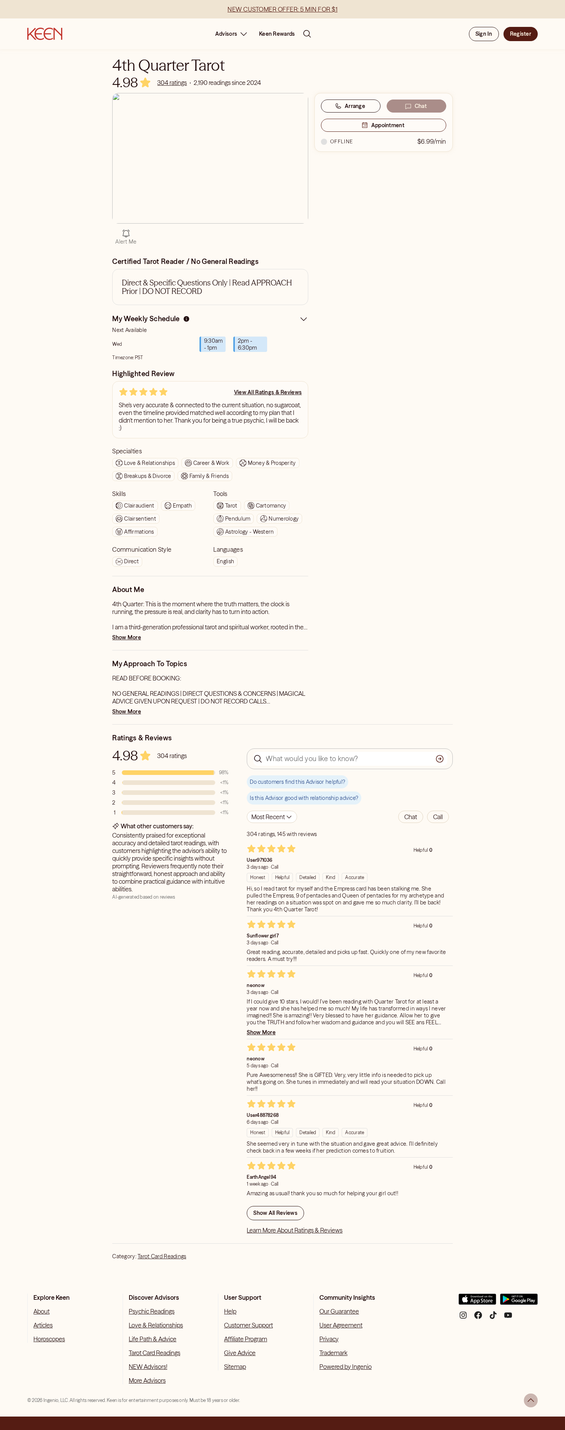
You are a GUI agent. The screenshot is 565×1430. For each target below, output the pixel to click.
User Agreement (340, 1325)
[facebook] (478, 1318)
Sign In (483, 33)
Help (230, 1311)
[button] (410, 817)
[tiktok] (493, 1318)
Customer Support (248, 1325)
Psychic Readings (151, 1311)
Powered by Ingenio (345, 1366)
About (41, 1311)
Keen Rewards (277, 33)
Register (520, 33)
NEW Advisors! (148, 1366)
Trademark (333, 1353)
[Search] (307, 33)
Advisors (226, 33)
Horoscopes (49, 1339)
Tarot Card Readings (162, 1256)
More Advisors (147, 1380)
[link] (172, 82)
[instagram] (463, 1318)
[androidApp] (519, 1302)
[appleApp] (477, 1302)
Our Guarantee (339, 1311)
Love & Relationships (156, 1325)
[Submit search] (439, 758)
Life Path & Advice (152, 1339)
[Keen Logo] (44, 34)
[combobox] (272, 817)
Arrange (355, 106)
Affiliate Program (245, 1339)
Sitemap (235, 1366)
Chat (421, 106)
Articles (43, 1325)
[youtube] (508, 1318)
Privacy (329, 1339)
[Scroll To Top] (531, 1400)
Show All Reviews (275, 1212)
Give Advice (240, 1353)
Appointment (387, 125)
